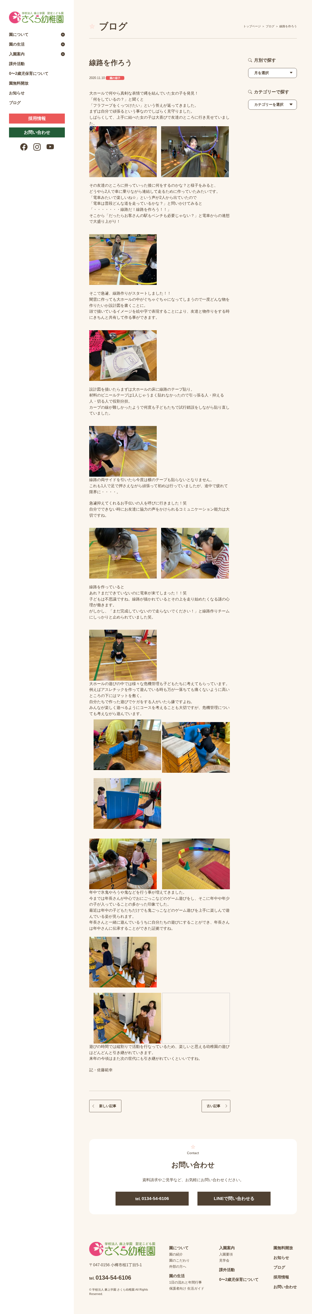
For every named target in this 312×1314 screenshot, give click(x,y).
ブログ (15, 103)
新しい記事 (107, 1106)
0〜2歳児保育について (29, 73)
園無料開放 (19, 83)
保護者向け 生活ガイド (186, 1288)
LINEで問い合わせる (234, 1198)
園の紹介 (176, 1254)
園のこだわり (179, 1260)
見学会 (224, 1260)
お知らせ (17, 93)
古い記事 (213, 1106)
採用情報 (37, 118)
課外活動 (17, 64)
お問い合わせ (37, 132)
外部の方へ (177, 1266)
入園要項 (226, 1254)
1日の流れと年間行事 (185, 1282)
